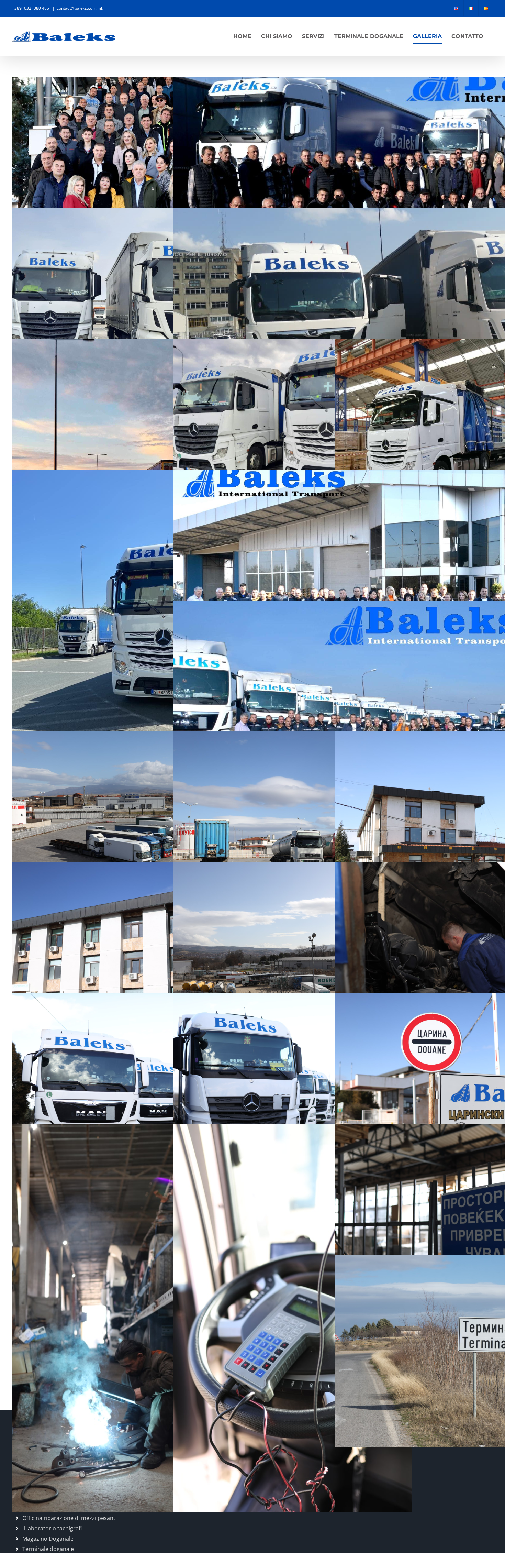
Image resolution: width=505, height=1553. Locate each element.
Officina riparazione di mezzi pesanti (69, 1518)
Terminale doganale (48, 1549)
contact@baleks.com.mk (80, 8)
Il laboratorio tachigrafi (52, 1528)
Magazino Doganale (48, 1538)
